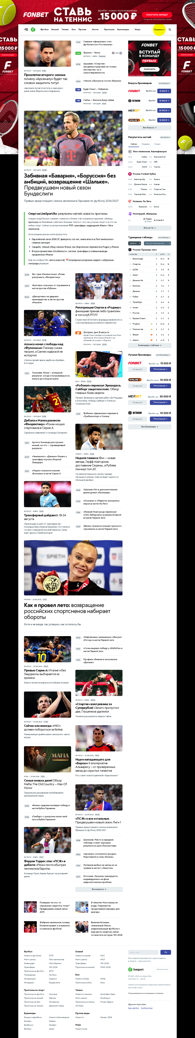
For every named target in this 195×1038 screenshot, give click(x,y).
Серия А (53, 978)
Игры (137, 29)
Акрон (136, 340)
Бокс (102, 982)
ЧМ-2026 (53, 967)
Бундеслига (54, 982)
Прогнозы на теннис (33, 1005)
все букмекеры (163, 355)
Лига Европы (55, 963)
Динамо (136, 291)
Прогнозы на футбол (34, 971)
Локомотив (138, 329)
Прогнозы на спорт (34, 990)
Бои (74, 29)
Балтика (136, 286)
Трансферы (29, 967)
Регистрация (160, 369)
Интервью (29, 982)
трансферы (80, 225)
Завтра (52, 998)
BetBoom (28, 1025)
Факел (135, 334)
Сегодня (53, 994)
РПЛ (71, 225)
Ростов (136, 313)
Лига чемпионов (56, 959)
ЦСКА (135, 269)
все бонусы (164, 83)
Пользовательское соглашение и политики (145, 993)
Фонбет (28, 1021)
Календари (29, 963)
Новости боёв (82, 978)
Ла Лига (52, 975)
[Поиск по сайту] (171, 29)
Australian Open (107, 994)
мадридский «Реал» (96, 225)
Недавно (146, 144)
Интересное (30, 978)
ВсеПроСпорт (147, 1008)
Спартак (137, 264)
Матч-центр (30, 959)
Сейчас (133, 144)
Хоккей (55, 29)
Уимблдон (105, 998)
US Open (79, 1005)
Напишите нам (162, 969)
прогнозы (33, 222)
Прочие (82, 29)
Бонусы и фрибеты (33, 1017)
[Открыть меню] (26, 29)
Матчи (95, 29)
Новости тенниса (83, 994)
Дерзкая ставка (56, 1005)
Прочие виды (82, 1013)
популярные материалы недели (84, 260)
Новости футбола (32, 955)
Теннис (65, 29)
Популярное (30, 975)
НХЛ (102, 959)
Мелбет (53, 1025)
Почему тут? (137, 369)
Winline (52, 1021)
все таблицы (164, 237)
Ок (165, 952)
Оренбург (137, 302)
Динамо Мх (138, 280)
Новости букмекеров (59, 1017)
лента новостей (57, 260)
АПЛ (51, 971)
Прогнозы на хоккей (33, 998)
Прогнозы (109, 29)
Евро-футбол (133, 1008)
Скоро (157, 144)
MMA (102, 978)
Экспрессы (54, 1002)
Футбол (44, 29)
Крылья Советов (140, 318)
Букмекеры (123, 29)
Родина (136, 324)
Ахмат (135, 307)
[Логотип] (33, 29)
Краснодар (138, 259)
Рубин (135, 296)
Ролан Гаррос (106, 1002)
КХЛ (102, 955)
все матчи (165, 137)
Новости (79, 1017)
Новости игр (81, 1029)
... (165, 34)
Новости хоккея (82, 955)
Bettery (27, 1029)
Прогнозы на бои (32, 1002)
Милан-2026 (106, 1017)
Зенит (135, 275)
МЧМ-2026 (105, 967)
